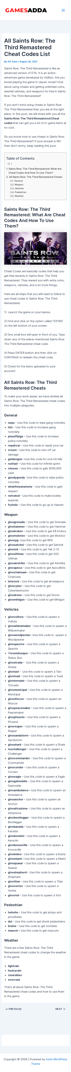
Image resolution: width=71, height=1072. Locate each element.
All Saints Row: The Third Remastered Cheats (35, 176)
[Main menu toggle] (63, 10)
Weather (19, 196)
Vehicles (19, 188)
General (18, 181)
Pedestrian (20, 192)
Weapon (19, 184)
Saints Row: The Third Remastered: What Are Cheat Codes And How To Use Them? (35, 170)
